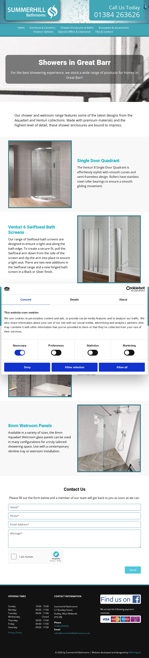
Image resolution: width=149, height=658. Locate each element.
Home (21, 27)
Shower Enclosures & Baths (77, 27)
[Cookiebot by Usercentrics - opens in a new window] (129, 289)
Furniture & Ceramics (43, 27)
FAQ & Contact (104, 31)
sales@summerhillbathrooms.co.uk (72, 633)
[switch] (56, 353)
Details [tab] (74, 299)
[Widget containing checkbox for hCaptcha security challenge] (35, 557)
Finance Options (43, 31)
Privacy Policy (15, 632)
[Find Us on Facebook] (120, 599)
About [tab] (123, 299)
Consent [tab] (25, 299)
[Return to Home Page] (32, 10)
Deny (27, 367)
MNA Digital (116, 652)
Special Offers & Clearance (74, 31)
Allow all (121, 367)
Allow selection (74, 367)
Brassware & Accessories (114, 27)
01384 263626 (117, 14)
